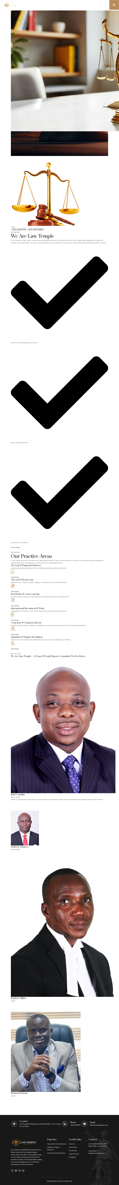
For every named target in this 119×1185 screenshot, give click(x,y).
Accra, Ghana (24, 1126)
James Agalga (18, 794)
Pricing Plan (72, 1157)
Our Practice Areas (17, 152)
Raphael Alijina (18, 998)
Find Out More (15, 547)
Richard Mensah (19, 1093)
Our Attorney (50, 5)
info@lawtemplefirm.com (99, 1125)
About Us (39, 5)
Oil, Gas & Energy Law (22, 579)
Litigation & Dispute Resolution (26, 637)
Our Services (63, 5)
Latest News (73, 1147)
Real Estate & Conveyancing (25, 594)
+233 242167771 (75, 1125)
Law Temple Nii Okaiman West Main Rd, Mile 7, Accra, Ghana (40, 1124)
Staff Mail (87, 5)
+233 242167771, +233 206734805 (27, 229)
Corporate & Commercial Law (26, 622)
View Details (15, 577)
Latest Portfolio (74, 1154)
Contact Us (76, 5)
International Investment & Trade (28, 608)
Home (30, 5)
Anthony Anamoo (20, 846)
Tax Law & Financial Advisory (26, 565)
